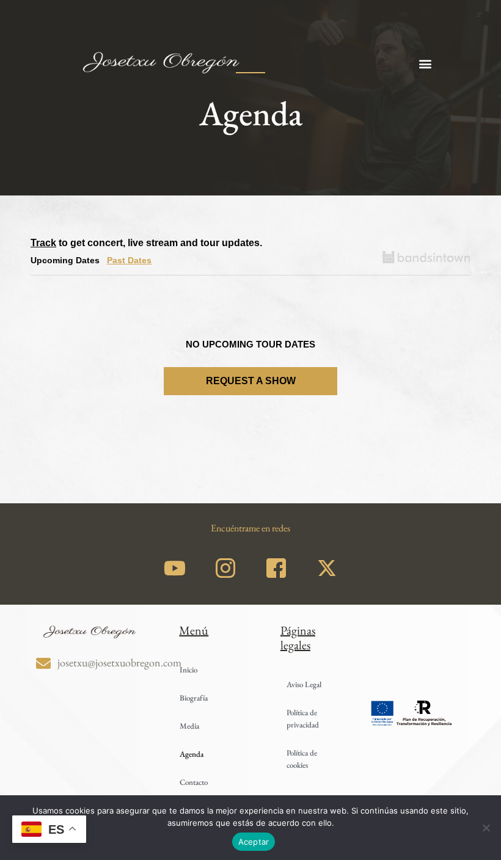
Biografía (194, 698)
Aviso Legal (304, 684)
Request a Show (251, 381)
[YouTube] (174, 567)
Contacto (194, 782)
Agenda (191, 754)
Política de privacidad (303, 718)
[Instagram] (225, 567)
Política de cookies (302, 759)
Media (189, 726)
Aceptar (253, 842)
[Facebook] (276, 567)
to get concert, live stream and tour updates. (146, 243)
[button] (425, 64)
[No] (486, 828)
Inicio (188, 670)
